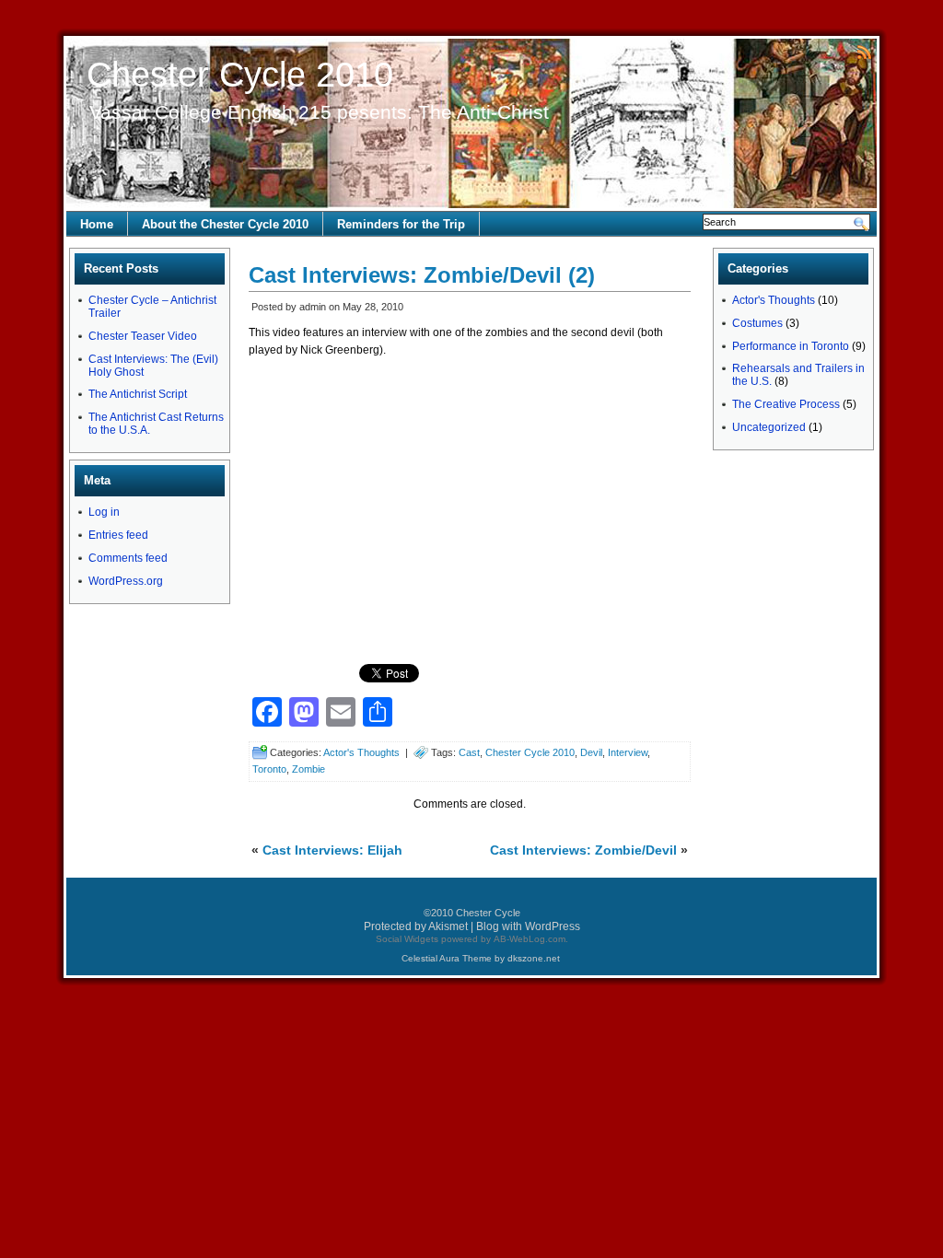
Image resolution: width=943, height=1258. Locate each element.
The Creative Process (786, 404)
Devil (591, 752)
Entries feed (118, 535)
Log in (104, 512)
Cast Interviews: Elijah (332, 850)
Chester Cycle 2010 (240, 74)
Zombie (308, 769)
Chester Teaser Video (142, 336)
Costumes (757, 323)
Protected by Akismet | (420, 926)
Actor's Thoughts (361, 752)
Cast (469, 752)
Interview (627, 752)
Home (96, 224)
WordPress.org (125, 581)
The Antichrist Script (137, 394)
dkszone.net (533, 958)
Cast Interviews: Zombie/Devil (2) (422, 274)
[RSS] (864, 51)
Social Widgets (407, 939)
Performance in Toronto (790, 346)
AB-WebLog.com (529, 939)
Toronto (269, 769)
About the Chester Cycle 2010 (225, 224)
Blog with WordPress (528, 926)
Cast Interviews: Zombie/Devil (583, 850)
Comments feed (128, 558)
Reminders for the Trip (401, 224)
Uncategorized (769, 427)
